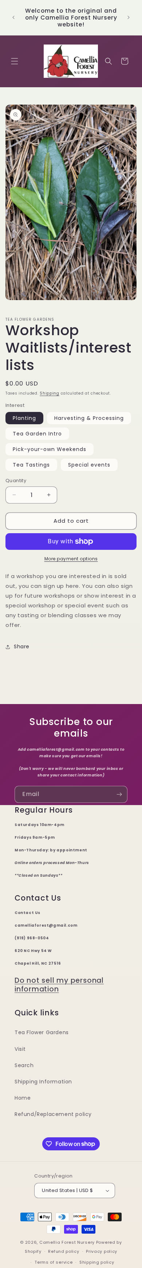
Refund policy (63, 1251)
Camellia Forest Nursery (67, 1242)
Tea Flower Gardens (42, 1032)
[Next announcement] (129, 17)
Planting (24, 418)
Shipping (49, 393)
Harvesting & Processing (89, 418)
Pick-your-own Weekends (49, 449)
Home (23, 1097)
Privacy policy (101, 1251)
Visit (20, 1049)
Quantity (15, 480)
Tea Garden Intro (37, 433)
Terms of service (53, 1262)
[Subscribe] (119, 794)
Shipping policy (96, 1262)
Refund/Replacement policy (53, 1114)
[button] (15, 61)
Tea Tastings (31, 464)
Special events (89, 464)
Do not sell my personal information (59, 985)
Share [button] (21, 646)
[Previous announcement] (13, 17)
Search (24, 1065)
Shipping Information (43, 1081)
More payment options (71, 559)
